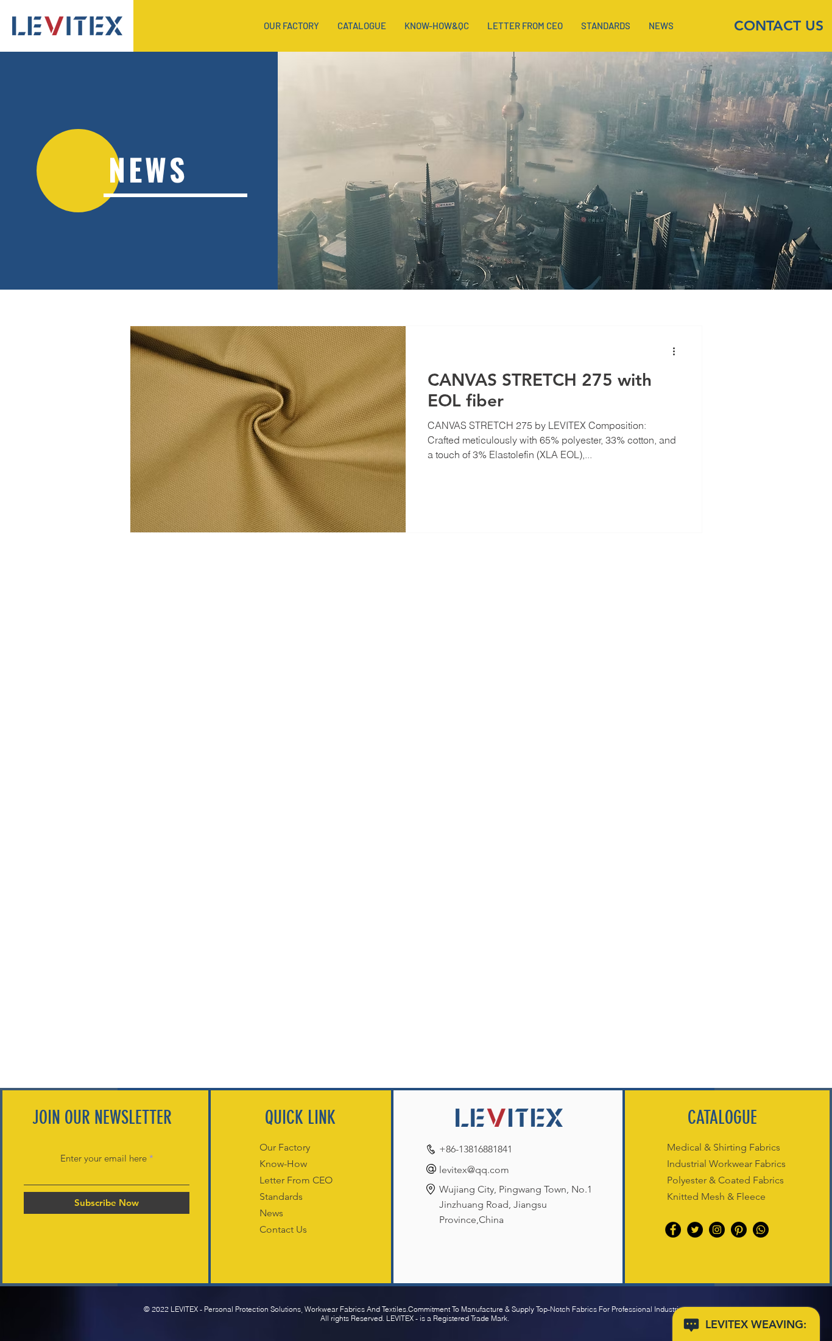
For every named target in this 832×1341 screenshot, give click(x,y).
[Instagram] (717, 1230)
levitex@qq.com (474, 1170)
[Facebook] (673, 1230)
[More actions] (678, 351)
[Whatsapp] (761, 1230)
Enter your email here (103, 1158)
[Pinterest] (739, 1230)
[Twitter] (695, 1230)
